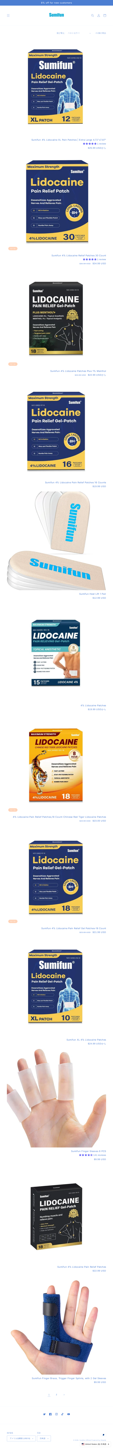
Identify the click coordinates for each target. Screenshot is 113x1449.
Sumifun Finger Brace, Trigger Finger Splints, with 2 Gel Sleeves (69, 1378)
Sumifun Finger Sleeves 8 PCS (88, 1151)
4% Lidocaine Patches (93, 705)
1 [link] (49, 1394)
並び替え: (61, 33)
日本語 (42, 1438)
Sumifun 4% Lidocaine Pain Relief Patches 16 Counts (75, 482)
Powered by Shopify (99, 1440)
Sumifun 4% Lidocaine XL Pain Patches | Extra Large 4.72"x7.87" (68, 139)
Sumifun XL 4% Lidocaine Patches (86, 1039)
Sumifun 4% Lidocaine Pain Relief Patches (81, 1266)
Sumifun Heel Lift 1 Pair (92, 594)
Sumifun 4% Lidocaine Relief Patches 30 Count (79, 255)
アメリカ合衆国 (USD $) (20, 1438)
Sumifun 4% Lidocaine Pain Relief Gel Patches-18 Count (73, 928)
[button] (8, 15)
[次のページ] (64, 1395)
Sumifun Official (85, 1440)
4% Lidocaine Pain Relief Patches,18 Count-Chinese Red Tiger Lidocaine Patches (59, 817)
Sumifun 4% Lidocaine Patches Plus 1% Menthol (78, 371)
